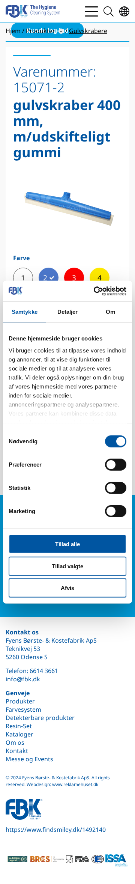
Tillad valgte (67, 566)
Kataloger (19, 734)
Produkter (20, 701)
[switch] (115, 465)
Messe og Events (29, 759)
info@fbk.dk (23, 679)
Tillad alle (67, 544)
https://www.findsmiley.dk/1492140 (56, 829)
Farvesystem (23, 709)
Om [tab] (110, 312)
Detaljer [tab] (67, 312)
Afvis (67, 588)
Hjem (13, 31)
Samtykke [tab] (25, 312)
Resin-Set (19, 726)
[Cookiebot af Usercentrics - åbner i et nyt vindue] (95, 291)
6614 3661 (44, 671)
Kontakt (17, 751)
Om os (15, 742)
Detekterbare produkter (40, 718)
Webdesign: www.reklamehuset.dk (62, 784)
